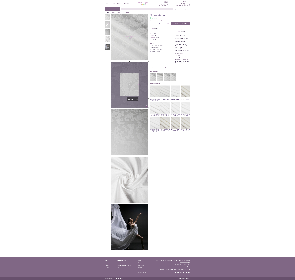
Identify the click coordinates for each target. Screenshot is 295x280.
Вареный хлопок (142, 272)
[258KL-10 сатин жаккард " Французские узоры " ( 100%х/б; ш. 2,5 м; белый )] (153, 77)
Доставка (167, 67)
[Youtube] (186, 273)
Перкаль (140, 267)
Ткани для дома (121, 263)
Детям (118, 267)
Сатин (139, 260)
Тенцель (140, 270)
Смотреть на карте (185, 262)
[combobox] (147, 9)
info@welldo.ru (186, 267)
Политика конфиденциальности (183, 278)
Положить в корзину (180, 23)
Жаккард (119, 12)
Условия (112, 3)
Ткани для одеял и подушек (124, 265)
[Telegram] (182, 5)
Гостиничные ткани (121, 260)
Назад (107, 12)
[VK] (187, 5)
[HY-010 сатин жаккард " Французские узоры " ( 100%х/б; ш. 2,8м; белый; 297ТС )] (173, 77)
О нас (106, 3)
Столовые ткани (121, 270)
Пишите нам (178, 5)
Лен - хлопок (141, 274)
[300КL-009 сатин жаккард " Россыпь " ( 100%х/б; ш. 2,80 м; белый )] (160, 77)
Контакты (126, 3)
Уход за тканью (154, 67)
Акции (119, 3)
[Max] (189, 5)
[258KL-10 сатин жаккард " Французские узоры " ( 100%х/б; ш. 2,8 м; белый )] (167, 77)
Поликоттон (141, 265)
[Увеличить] (146, 106)
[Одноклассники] (184, 273)
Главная (113, 12)
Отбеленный (126, 12)
